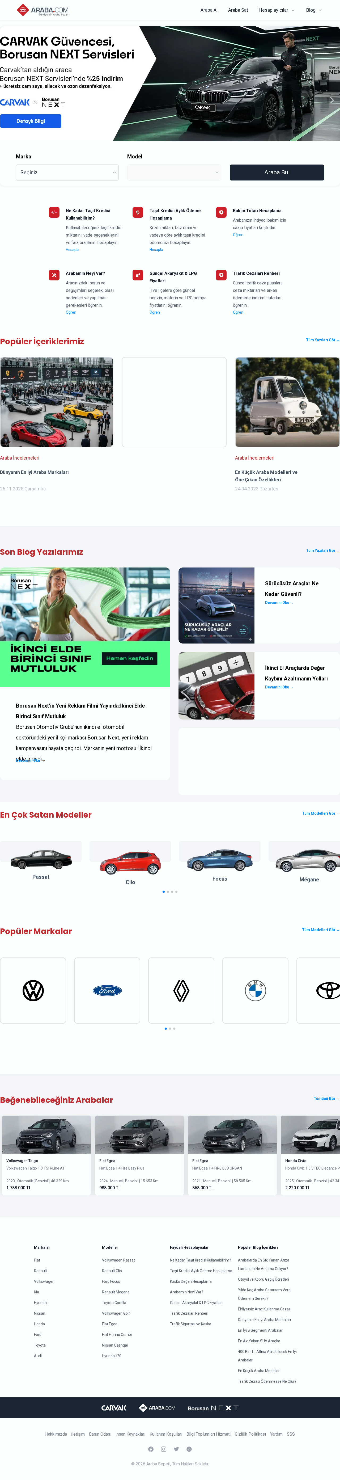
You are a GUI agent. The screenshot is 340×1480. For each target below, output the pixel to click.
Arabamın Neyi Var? (186, 1292)
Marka (23, 156)
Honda (39, 1324)
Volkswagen (44, 1281)
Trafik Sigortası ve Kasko (190, 1324)
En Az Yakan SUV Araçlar (259, 1341)
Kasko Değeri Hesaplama (191, 1281)
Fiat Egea (107, 1161)
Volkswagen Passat (118, 1260)
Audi (38, 1356)
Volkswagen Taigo (22, 1161)
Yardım (276, 1434)
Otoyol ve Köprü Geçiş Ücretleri (263, 1279)
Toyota (40, 1345)
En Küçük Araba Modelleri (259, 1371)
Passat (40, 877)
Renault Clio (112, 1271)
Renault (40, 1271)
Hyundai (41, 1303)
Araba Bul (277, 172)
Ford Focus (111, 1281)
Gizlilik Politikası (250, 1434)
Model (134, 156)
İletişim (78, 1434)
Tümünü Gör (327, 1098)
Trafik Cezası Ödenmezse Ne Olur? (267, 1381)
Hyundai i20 (111, 1356)
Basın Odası (100, 1434)
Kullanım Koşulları (166, 1434)
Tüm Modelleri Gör (321, 813)
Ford (37, 1334)
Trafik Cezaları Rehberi (189, 1313)
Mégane (309, 879)
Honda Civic (295, 1161)
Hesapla (72, 249)
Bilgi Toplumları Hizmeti (208, 1434)
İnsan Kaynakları (130, 1434)
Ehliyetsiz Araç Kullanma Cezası (264, 1309)
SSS (291, 1434)
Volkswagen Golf (116, 1313)
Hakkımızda (56, 1434)
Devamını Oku (30, 760)
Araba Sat (238, 10)
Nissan (39, 1313)
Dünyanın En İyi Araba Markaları (264, 1320)
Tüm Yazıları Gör (323, 340)
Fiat (37, 1260)
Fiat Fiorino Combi (117, 1334)
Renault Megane (116, 1292)
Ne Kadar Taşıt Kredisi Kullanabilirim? (200, 1260)
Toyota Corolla (114, 1303)
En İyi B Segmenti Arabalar (260, 1330)
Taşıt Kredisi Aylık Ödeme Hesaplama (201, 1271)
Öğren (238, 235)
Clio (130, 882)
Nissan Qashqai (115, 1345)
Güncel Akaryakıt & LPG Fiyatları (196, 1303)
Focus (219, 879)
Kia (36, 1292)
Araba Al (209, 10)
